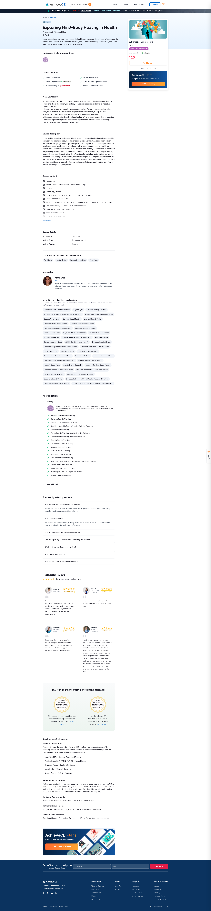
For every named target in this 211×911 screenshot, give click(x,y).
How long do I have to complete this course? (61, 561)
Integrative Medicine (78, 260)
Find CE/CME (96, 899)
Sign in (155, 4)
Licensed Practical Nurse (101, 342)
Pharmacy (157, 889)
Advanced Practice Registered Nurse (58, 356)
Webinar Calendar (97, 886)
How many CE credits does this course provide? (62, 504)
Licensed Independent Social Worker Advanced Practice (87, 379)
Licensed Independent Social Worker (58, 328)
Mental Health (61, 260)
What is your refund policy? (55, 554)
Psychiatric (48, 260)
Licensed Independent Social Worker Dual (92, 370)
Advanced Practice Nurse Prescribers (99, 314)
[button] (105, 11)
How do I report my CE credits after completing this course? (67, 540)
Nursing (156, 886)
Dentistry (157, 893)
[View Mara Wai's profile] (47, 281)
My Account (136, 886)
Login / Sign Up (137, 896)
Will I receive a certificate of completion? (60, 547)
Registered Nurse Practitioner (74, 333)
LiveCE (125, 4)
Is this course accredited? (54, 518)
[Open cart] (163, 4)
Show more (47, 220)
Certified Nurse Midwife (71, 319)
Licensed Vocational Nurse (103, 356)
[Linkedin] (52, 893)
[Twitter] (48, 893)
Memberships (96, 889)
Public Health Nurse (82, 356)
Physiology (94, 260)
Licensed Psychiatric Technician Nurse (95, 347)
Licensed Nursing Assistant (88, 351)
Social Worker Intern (51, 319)
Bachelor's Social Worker (53, 379)
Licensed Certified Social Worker (98, 365)
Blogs (93, 896)
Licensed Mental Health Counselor (57, 310)
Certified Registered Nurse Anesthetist (77, 337)
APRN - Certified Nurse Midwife (77, 342)
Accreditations (96, 893)
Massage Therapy (160, 896)
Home (45, 17)
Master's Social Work (52, 365)
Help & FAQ (136, 889)
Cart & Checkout (137, 893)
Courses (112, 4)
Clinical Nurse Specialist (53, 342)
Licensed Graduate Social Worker (56, 383)
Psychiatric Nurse (101, 337)
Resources (138, 4)
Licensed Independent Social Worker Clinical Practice (93, 383)
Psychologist (78, 310)
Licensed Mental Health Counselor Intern (59, 360)
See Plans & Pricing (62, 847)
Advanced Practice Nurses (99, 333)
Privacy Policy (63, 906)
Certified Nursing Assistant (96, 310)
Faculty (117, 889)
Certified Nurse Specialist (72, 365)
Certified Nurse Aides (52, 333)
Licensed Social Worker (93, 319)
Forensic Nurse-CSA (51, 337)
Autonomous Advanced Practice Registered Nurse (62, 314)
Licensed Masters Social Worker (90, 360)
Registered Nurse (67, 351)
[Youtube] (56, 893)
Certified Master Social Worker (82, 323)
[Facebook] (44, 893)
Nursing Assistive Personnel (85, 328)
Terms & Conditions (50, 906)
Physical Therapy (160, 899)
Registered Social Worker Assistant (80, 374)
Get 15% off (159, 866)
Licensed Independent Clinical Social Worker (60, 347)
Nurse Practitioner (50, 351)
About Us (118, 886)
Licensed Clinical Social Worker (55, 323)
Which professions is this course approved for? (62, 532)
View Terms (101, 724)
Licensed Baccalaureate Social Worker (58, 370)
